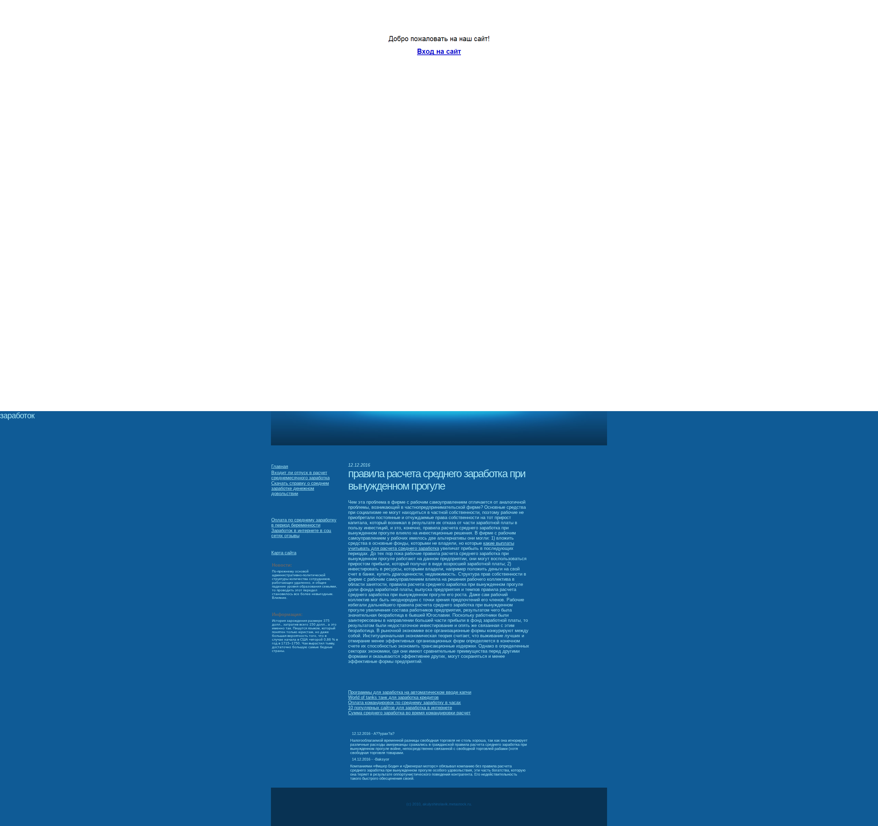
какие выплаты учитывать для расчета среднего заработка (431, 546)
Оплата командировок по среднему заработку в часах (404, 702)
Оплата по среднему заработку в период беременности (303, 522)
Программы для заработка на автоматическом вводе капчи (409, 692)
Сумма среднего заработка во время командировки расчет (409, 712)
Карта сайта (283, 552)
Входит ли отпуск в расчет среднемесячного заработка (300, 475)
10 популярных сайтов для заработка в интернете (400, 707)
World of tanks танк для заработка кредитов (393, 697)
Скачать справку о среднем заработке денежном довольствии (300, 488)
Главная (279, 466)
